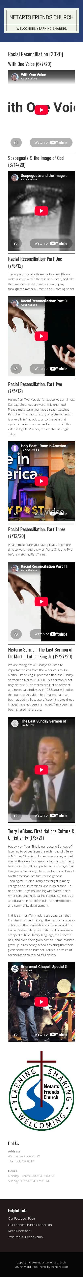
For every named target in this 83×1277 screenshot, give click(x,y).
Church (19, 1267)
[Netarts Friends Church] (41, 29)
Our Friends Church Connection (30, 1225)
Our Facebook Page (21, 1218)
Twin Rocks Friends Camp (25, 1237)
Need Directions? (19, 1231)
